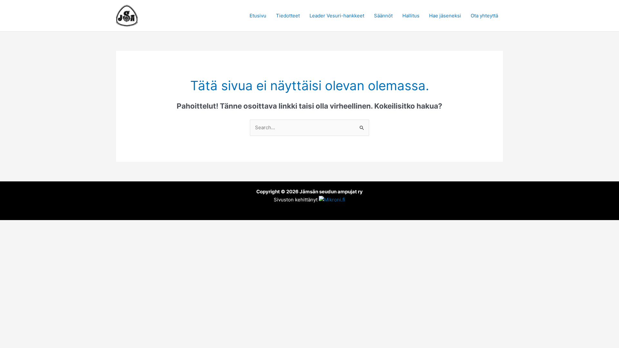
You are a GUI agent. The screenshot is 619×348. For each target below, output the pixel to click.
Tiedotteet (288, 16)
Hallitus (410, 16)
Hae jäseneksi (445, 16)
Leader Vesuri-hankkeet (337, 16)
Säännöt (383, 16)
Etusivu (258, 16)
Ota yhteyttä (484, 16)
